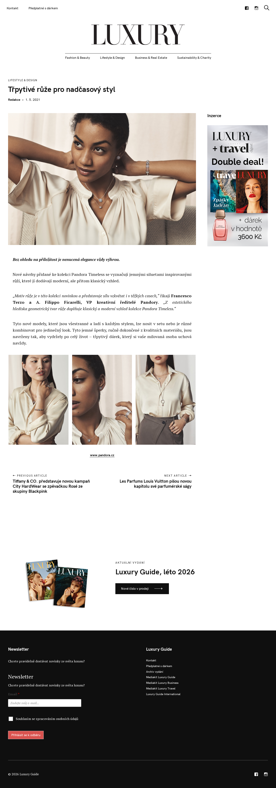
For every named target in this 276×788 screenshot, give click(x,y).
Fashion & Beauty (77, 58)
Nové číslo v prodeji (135, 588)
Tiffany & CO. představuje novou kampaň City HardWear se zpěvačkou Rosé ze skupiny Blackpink (51, 486)
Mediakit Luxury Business (162, 683)
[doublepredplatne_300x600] (237, 185)
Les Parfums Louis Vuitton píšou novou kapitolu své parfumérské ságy (156, 483)
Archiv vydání (154, 671)
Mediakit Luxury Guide (160, 677)
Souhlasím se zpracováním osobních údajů (47, 719)
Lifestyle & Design (112, 58)
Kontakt (12, 8)
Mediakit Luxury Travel (160, 688)
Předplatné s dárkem (43, 8)
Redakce (14, 100)
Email (13, 694)
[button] (37, 400)
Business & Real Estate (151, 58)
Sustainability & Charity (194, 58)
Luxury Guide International (163, 694)
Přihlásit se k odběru (25, 735)
